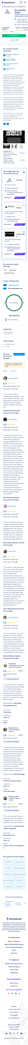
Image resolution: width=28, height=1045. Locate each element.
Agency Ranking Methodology (14, 944)
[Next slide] (23, 303)
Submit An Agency (14, 967)
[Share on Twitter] (8, 124)
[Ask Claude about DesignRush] (8, 993)
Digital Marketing (9, 273)
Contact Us (14, 986)
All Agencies (14, 972)
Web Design (12, 270)
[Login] (21, 2)
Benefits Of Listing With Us (14, 964)
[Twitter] (18, 1033)
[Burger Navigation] (25, 2)
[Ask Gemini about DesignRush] (12, 993)
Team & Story (14, 983)
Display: (5, 371)
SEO (5, 270)
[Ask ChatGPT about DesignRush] (16, 993)
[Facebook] (14, 1033)
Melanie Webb (13, 378)
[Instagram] (10, 1033)
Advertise (14, 953)
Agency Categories (14, 941)
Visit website (13, 35)
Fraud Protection (14, 1018)
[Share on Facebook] (4, 124)
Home (3, 6)
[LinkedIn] (6, 1033)
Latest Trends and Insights (14, 947)
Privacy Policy (14, 1012)
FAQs (14, 950)
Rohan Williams (13, 617)
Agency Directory (11, 6)
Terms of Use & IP (14, 1009)
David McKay (13, 419)
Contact (13, 40)
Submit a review (18, 354)
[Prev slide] (4, 303)
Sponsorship (14, 969)
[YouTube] (21, 1033)
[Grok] (19, 993)
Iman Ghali (12, 551)
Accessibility (14, 1015)
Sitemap (14, 1006)
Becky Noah (12, 506)
